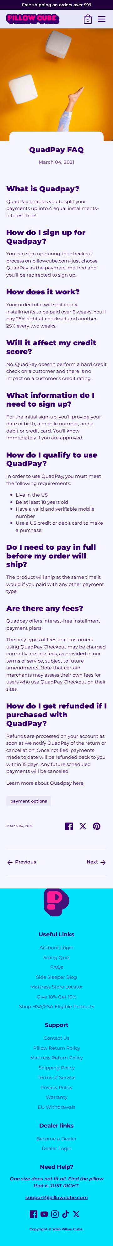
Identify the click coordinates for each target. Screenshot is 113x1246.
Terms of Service (57, 1077)
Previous (25, 862)
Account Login (56, 947)
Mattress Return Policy (56, 1058)
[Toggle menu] (102, 19)
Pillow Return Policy (56, 1048)
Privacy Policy (56, 1087)
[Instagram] (55, 1214)
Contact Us (56, 1038)
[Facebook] (33, 1214)
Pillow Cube (72, 1229)
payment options (28, 800)
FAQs (56, 967)
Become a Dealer (56, 1139)
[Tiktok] (65, 1214)
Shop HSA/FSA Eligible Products (56, 1006)
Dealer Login (57, 1148)
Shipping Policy (57, 1068)
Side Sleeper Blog (56, 977)
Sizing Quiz (56, 957)
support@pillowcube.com (56, 1197)
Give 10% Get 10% (56, 997)
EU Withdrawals (56, 1107)
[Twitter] (76, 1214)
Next (93, 862)
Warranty (56, 1097)
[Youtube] (44, 1214)
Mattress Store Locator (56, 987)
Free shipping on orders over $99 (56, 4)
